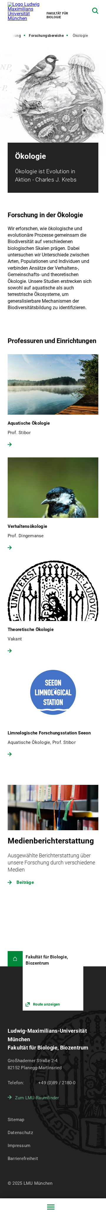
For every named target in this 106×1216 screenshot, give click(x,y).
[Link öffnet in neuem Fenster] (53, 981)
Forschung (12, 36)
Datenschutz (20, 1132)
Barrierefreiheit (23, 1158)
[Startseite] (15, 958)
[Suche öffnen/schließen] (95, 11)
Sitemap (16, 1119)
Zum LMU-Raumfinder (37, 1097)
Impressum (19, 1145)
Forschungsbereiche (46, 36)
